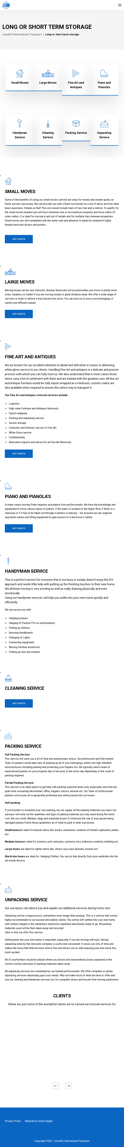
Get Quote (18, 239)
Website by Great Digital (38, 1121)
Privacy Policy (13, 1121)
